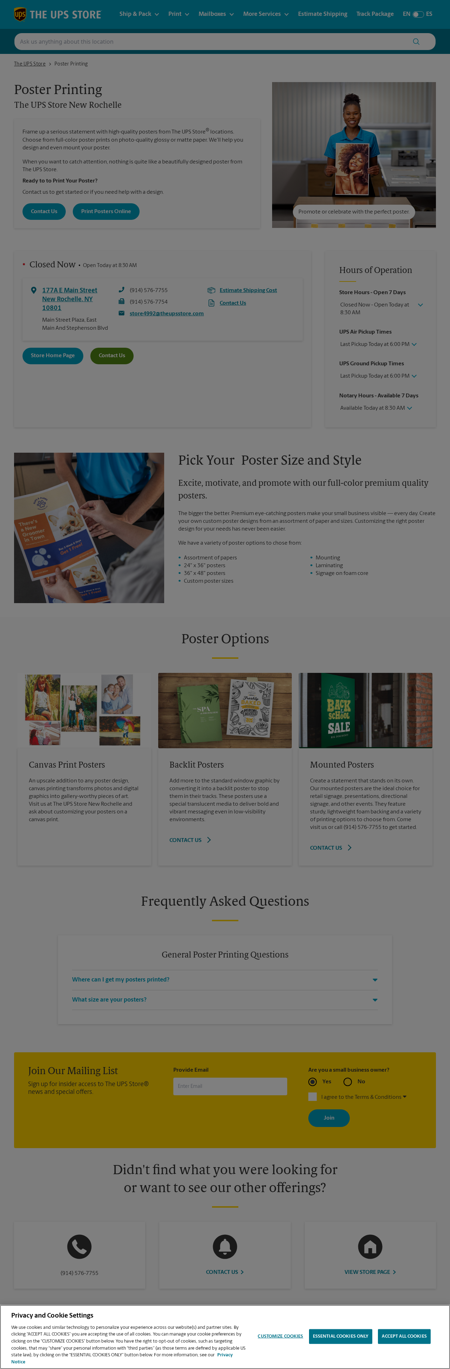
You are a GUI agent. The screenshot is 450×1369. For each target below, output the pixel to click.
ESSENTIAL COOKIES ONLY (341, 1336)
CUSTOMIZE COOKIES (280, 1336)
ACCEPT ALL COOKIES (404, 1336)
